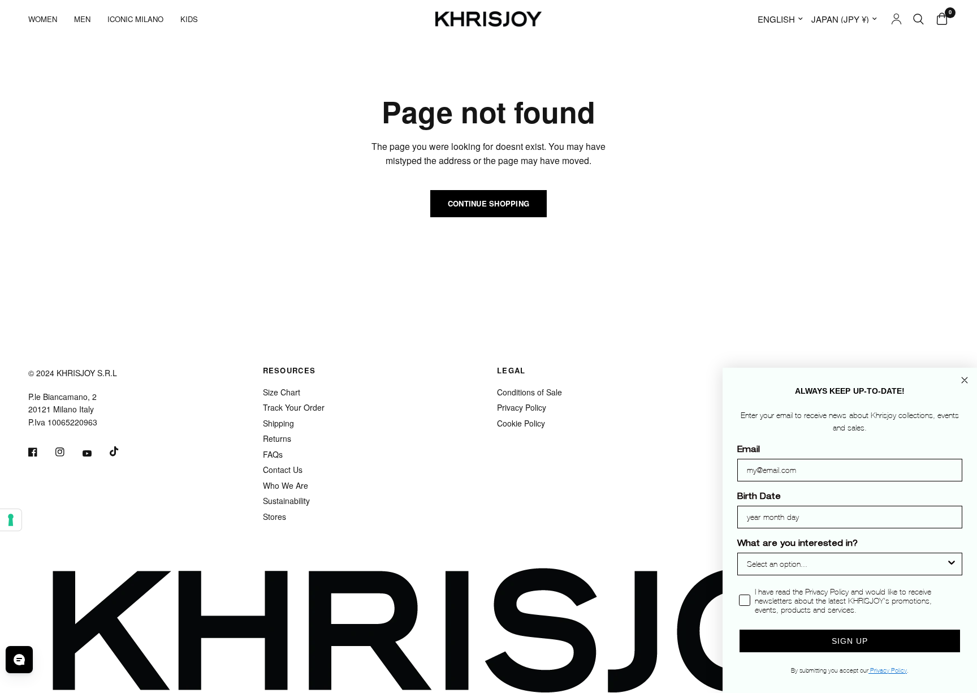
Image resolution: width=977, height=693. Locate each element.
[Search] (918, 19)
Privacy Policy (521, 407)
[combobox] (846, 564)
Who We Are (285, 485)
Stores (274, 516)
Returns (277, 438)
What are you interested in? (797, 544)
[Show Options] (951, 564)
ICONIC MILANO (135, 19)
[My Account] (896, 19)
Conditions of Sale (529, 392)
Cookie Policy (521, 423)
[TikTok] (122, 451)
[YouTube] (95, 453)
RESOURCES (289, 370)
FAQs (273, 454)
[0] (939, 19)
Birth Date (759, 497)
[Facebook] (40, 452)
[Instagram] (67, 452)
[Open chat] (19, 659)
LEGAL (511, 370)
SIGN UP (850, 640)
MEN (82, 19)
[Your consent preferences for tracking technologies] (10, 520)
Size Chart (281, 392)
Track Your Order (294, 407)
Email (748, 450)
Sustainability (286, 500)
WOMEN (42, 19)
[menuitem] (47, 19)
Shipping (278, 423)
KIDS (189, 19)
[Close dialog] (964, 380)
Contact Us (282, 469)
